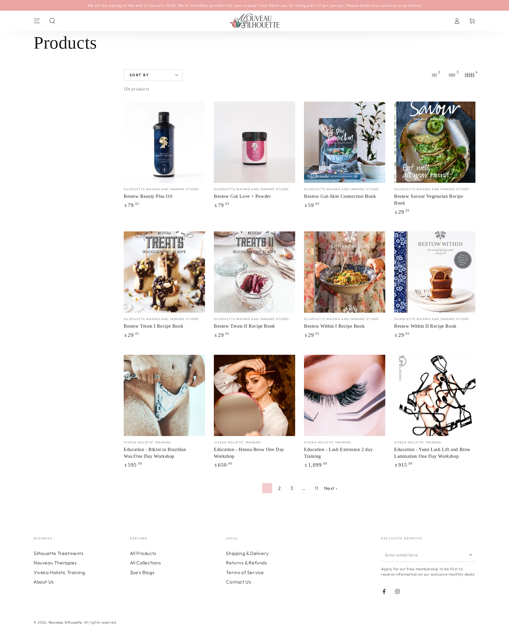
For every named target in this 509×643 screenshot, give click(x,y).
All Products (143, 553)
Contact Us (238, 582)
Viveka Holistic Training (59, 572)
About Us (44, 582)
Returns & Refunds (246, 563)
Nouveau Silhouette (65, 622)
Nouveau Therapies (55, 563)
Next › (330, 488)
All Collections (145, 563)
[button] (52, 20)
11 (316, 488)
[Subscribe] (472, 554)
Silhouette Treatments (59, 553)
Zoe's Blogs (142, 572)
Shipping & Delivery (247, 553)
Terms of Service (245, 572)
